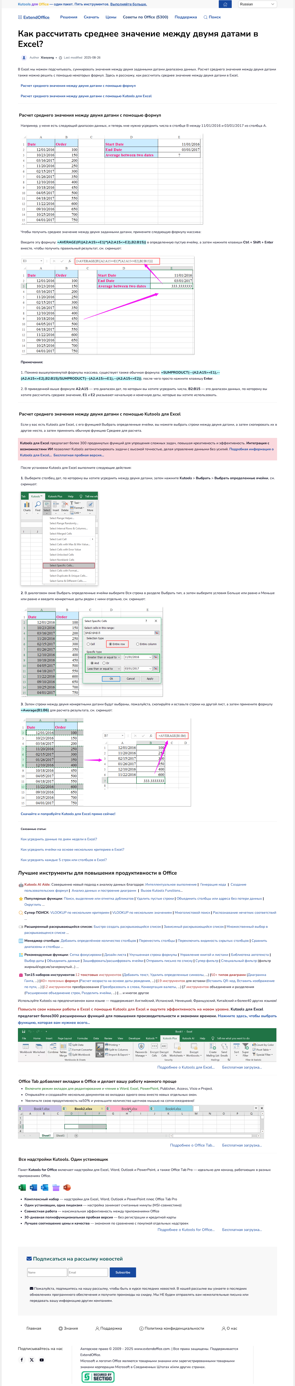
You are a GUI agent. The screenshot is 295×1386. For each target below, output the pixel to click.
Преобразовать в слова (120, 987)
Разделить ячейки (96, 993)
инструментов (110, 974)
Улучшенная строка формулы (153, 954)
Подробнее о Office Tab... (192, 1145)
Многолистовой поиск (192, 912)
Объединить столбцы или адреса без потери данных (219, 898)
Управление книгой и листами (204, 954)
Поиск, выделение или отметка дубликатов (99, 898)
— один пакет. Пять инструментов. (82, 4)
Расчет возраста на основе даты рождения (115, 980)
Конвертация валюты (158, 987)
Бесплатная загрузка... (242, 1067)
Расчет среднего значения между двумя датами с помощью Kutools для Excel (86, 96)
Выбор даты (34, 960)
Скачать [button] (91, 17)
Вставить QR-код (221, 980)
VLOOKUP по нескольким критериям (79, 912)
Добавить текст (135, 974)
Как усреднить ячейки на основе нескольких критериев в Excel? (72, 849)
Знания (71, 1328)
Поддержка (111, 1328)
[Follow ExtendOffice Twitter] (32, 1360)
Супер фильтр (206, 960)
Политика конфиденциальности (174, 1328)
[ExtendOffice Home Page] (225, 4)
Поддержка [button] (186, 17)
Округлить (32, 904)
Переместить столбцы (157, 940)
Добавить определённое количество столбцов (98, 940)
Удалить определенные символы (177, 974)
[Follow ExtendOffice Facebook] (22, 1360)
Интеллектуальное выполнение (171, 884)
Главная (34, 1328)
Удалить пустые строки (155, 898)
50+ (214, 974)
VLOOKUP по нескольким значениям (142, 912)
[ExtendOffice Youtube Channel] (42, 1360)
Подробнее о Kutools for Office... (186, 1229)
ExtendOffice (36, 17)
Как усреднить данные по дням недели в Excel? (59, 839)
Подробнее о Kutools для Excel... (186, 1067)
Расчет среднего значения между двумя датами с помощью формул (78, 85)
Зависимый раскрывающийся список (194, 926)
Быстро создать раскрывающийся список (127, 926)
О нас (232, 1328)
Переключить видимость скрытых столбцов (213, 940)
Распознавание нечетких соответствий (244, 912)
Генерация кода (213, 884)
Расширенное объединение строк (52, 993)
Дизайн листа (115, 954)
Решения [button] (68, 17)
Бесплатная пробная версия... (79, 455)
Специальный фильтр (239, 960)
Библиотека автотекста (250, 954)
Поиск (215, 17)
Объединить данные (63, 960)
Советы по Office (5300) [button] (145, 17)
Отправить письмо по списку (169, 960)
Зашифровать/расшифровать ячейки (113, 960)
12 (78, 974)
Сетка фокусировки (86, 954)
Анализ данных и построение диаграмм (104, 890)
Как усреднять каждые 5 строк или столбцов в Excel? (64, 860)
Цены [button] (111, 17)
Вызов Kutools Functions (160, 890)
